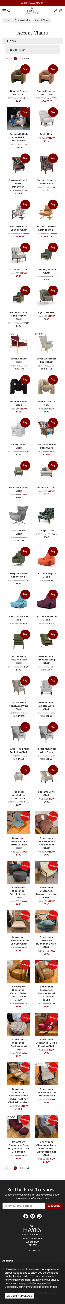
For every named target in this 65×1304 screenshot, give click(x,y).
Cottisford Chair (18, 269)
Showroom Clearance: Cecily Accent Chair (18, 1044)
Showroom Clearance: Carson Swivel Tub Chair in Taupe (46, 993)
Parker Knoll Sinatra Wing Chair (46, 706)
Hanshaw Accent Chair (19, 489)
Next (26, 58)
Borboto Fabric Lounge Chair (18, 228)
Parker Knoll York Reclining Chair (19, 750)
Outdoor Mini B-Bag (18, 618)
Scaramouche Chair (46, 793)
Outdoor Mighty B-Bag (46, 575)
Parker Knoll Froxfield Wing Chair (46, 660)
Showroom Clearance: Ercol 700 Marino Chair (46, 1092)
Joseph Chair (46, 530)
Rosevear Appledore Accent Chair (19, 795)
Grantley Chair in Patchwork (46, 446)
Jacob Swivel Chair (18, 532)
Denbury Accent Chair (46, 271)
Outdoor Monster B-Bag (46, 618)
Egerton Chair (46, 312)
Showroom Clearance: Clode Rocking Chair (46, 1043)
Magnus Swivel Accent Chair (18, 575)
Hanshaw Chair (46, 487)
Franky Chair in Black (18, 403)
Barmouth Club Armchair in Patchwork (19, 137)
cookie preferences (45, 1286)
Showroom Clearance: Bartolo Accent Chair (19, 892)
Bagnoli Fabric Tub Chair (18, 92)
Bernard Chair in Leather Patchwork (18, 183)
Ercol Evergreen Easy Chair (46, 360)
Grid (15, 49)
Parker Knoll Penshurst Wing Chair (18, 706)
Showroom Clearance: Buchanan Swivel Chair (46, 942)
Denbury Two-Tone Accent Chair (18, 316)
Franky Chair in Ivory (46, 403)
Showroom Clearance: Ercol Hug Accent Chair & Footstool (18, 1146)
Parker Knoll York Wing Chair (46, 750)
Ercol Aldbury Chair (19, 360)
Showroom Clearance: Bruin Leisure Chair (19, 940)
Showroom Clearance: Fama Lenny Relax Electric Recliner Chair (46, 1148)
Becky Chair (46, 134)
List (23, 49)
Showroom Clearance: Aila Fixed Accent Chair (46, 843)
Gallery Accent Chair (18, 446)
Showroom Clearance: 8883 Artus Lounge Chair (18, 843)
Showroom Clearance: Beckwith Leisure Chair (46, 892)
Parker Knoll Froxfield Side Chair (19, 660)
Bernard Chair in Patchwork (46, 182)
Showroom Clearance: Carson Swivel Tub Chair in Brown (18, 993)
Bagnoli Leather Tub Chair (46, 92)
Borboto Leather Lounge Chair (46, 228)
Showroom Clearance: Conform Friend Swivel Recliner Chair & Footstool (18, 1095)
